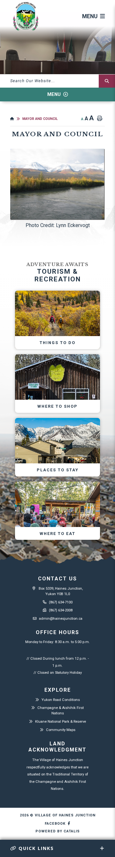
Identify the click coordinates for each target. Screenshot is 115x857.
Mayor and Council (40, 119)
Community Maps (60, 730)
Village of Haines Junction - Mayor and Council (25, 16)
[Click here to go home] (16, 119)
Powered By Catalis (57, 831)
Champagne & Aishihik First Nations (60, 710)
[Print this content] (100, 118)
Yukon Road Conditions (61, 700)
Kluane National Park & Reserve (60, 721)
